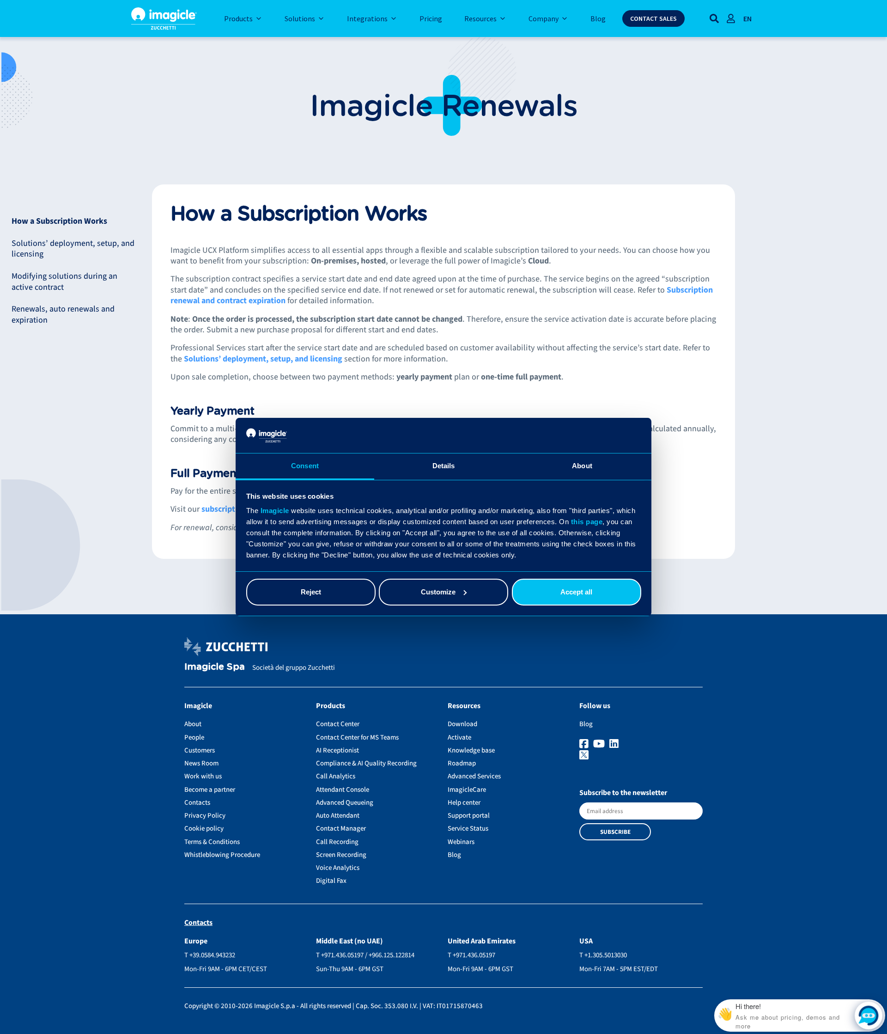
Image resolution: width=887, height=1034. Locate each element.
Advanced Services (474, 776)
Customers (199, 750)
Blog (454, 855)
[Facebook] (585, 744)
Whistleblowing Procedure (222, 855)
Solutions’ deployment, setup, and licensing (73, 249)
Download (462, 724)
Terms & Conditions (212, 842)
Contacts (197, 803)
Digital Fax (331, 881)
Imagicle (275, 510)
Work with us (203, 776)
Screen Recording (341, 855)
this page (587, 522)
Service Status (468, 828)
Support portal (469, 815)
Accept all (576, 592)
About (192, 724)
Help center (464, 803)
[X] (641, 755)
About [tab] (582, 466)
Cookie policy (204, 828)
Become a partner (209, 790)
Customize (438, 592)
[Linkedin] (615, 744)
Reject (311, 592)
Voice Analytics (337, 868)
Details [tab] (443, 466)
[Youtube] (600, 744)
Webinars (461, 842)
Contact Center (337, 724)
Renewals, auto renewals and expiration (63, 314)
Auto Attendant (337, 815)
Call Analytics (335, 776)
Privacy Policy (204, 815)
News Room (201, 763)
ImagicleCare (467, 790)
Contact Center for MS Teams (357, 737)
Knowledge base (471, 750)
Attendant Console (342, 790)
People (194, 737)
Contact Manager (341, 828)
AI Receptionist (337, 750)
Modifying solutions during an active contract (64, 281)
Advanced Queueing (344, 803)
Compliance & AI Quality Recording (366, 763)
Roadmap (462, 763)
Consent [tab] (305, 466)
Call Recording (337, 842)
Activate (459, 737)
